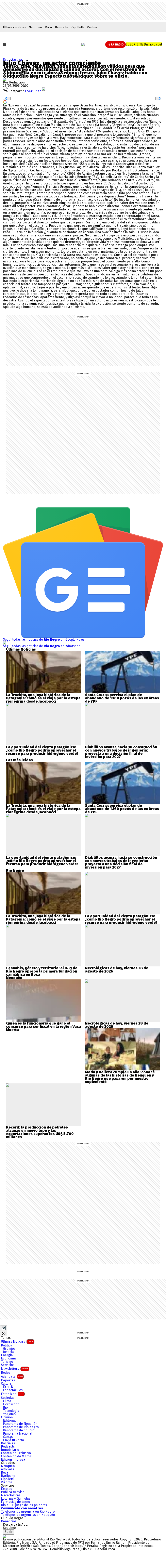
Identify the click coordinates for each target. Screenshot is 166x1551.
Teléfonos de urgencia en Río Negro (28, 1511)
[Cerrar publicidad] (3, 1328)
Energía (7, 1355)
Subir (9, 1532)
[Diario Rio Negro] (4, 1536)
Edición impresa (13, 1459)
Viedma (92, 27)
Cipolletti (77, 27)
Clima (7, 1401)
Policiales (8, 1443)
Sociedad (8, 1397)
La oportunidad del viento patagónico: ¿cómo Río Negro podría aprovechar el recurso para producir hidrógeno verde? (42, 750)
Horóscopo (11, 1404)
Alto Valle (7, 1469)
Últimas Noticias (17, 1341)
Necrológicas (10, 1495)
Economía (8, 1358)
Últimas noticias (14, 27)
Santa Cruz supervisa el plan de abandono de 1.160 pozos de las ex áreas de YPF (122, 698)
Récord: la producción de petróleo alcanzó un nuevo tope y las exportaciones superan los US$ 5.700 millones (40, 1132)
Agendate (12, 1376)
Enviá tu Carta (13, 1440)
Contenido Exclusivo (16, 1453)
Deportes (8, 1380)
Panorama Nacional (17, 1433)
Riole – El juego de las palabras (24, 1505)
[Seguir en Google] (5, 102)
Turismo (7, 1361)
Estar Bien (12, 1394)
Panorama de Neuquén (20, 1423)
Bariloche (61, 27)
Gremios (9, 1348)
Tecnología (11, 1410)
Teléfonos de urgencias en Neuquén (28, 1514)
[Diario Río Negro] (83, 44)
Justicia (8, 1352)
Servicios (7, 1365)
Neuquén (35, 27)
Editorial (9, 1420)
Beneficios (8, 1521)
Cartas (8, 1436)
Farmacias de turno (15, 1501)
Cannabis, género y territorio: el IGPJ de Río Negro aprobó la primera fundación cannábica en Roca (41, 971)
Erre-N (8, 1387)
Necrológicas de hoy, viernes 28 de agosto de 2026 (116, 970)
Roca (48, 27)
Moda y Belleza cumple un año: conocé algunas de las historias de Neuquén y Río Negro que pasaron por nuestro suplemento (120, 1077)
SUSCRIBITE (144, 44)
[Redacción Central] (4, 79)
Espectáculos (13, 60)
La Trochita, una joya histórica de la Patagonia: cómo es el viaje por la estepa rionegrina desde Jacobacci (43, 698)
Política (6, 1345)
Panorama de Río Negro (21, 1427)
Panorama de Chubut (18, 1430)
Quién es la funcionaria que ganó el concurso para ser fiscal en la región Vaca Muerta (43, 1026)
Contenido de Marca (16, 1456)
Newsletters (14, 1369)
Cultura (6, 1383)
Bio (5, 1407)
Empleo (6, 1488)
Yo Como (9, 1414)
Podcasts (8, 1446)
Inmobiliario (10, 1449)
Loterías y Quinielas (15, 1498)
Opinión (7, 1417)
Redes (5, 1372)
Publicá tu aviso (12, 1492)
